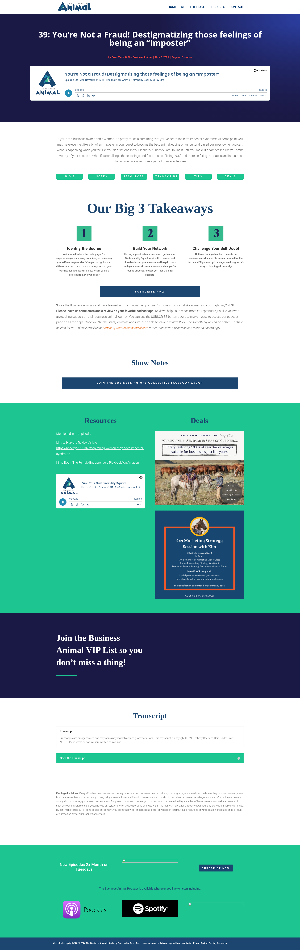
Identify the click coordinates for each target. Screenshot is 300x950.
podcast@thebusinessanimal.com (125, 328)
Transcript (166, 176)
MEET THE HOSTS (193, 7)
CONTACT (237, 7)
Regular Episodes (182, 57)
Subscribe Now (150, 291)
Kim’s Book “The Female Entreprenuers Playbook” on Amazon (97, 462)
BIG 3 (70, 176)
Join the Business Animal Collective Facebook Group (150, 382)
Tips (198, 176)
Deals (230, 176)
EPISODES (218, 7)
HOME (172, 7)
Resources (134, 176)
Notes (101, 176)
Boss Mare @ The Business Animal (132, 57)
